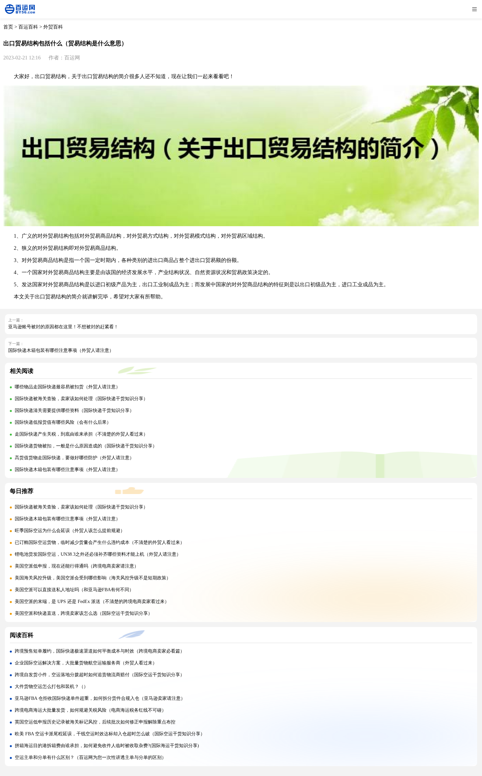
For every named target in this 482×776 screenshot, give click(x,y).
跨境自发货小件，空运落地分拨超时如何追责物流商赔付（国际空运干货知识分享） (100, 674)
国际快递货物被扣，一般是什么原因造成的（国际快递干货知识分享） (86, 445)
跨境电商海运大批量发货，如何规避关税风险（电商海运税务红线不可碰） (90, 710)
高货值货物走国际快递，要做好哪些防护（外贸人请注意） (74, 457)
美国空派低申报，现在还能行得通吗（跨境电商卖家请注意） (77, 566)
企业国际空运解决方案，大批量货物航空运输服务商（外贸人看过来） (86, 662)
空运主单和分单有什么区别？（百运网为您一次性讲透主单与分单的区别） (90, 757)
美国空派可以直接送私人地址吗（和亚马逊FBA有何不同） (74, 589)
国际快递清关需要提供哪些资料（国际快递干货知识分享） (74, 410)
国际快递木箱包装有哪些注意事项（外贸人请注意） (61, 350)
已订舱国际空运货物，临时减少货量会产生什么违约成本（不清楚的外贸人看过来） (100, 542)
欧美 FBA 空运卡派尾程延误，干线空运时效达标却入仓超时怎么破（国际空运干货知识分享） (110, 733)
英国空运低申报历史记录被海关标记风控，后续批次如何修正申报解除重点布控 (95, 722)
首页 (8, 27)
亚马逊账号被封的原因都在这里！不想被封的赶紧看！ (63, 326)
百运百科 (28, 27)
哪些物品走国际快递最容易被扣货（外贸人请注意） (67, 386)
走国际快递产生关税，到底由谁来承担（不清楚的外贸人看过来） (81, 434)
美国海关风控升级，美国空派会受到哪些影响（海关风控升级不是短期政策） (93, 577)
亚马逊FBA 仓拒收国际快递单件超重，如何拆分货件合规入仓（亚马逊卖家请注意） (100, 698)
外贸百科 (53, 27)
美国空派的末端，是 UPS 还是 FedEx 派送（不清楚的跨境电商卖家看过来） (92, 601)
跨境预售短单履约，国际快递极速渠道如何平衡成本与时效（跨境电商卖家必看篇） (100, 651)
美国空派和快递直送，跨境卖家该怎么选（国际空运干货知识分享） (83, 613)
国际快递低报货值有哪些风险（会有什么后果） (63, 422)
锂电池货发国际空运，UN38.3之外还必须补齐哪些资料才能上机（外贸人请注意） (98, 554)
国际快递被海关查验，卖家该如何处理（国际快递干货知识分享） (81, 398)
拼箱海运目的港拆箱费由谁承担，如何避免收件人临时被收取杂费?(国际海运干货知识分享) (107, 745)
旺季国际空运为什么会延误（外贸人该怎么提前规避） (70, 530)
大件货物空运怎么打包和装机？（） (51, 686)
